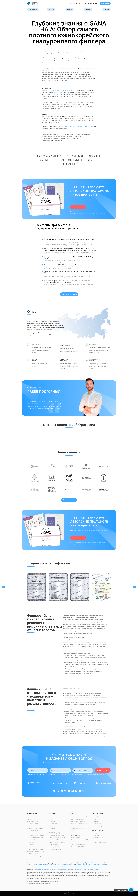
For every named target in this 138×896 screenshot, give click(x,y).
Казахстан (60, 869)
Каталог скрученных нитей (79, 817)
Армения (45, 869)
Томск (77, 866)
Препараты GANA (54, 840)
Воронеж (55, 864)
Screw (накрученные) (77, 819)
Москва (62, 863)
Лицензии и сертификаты (35, 849)
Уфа (41, 864)
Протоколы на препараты (35, 828)
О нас (29, 819)
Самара (29, 864)
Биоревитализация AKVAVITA (58, 837)
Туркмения (84, 869)
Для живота (53, 828)
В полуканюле (54, 824)
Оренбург (56, 866)
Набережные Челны (93, 866)
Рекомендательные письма (36, 851)
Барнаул (95, 864)
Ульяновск (104, 864)
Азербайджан (39, 869)
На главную (31, 817)
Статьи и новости (33, 821)
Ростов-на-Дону (36, 864)
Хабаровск (50, 866)
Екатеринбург (84, 863)
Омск (108, 863)
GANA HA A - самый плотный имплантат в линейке (58, 90)
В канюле (52, 821)
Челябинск (104, 863)
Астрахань (81, 866)
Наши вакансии (32, 847)
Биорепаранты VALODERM (57, 842)
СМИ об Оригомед (33, 854)
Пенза (86, 866)
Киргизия (66, 869)
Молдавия (71, 869)
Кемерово (68, 866)
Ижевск (99, 864)
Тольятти (90, 864)
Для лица (52, 826)
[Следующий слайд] (134, 587)
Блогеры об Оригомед (34, 856)
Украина (97, 869)
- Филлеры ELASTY (54, 847)
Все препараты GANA (77, 837)
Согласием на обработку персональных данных (80, 774)
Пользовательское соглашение (36, 835)
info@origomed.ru (105, 783)
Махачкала (45, 866)
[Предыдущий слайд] (3, 587)
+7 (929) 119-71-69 (74, 3)
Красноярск (45, 864)
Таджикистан (78, 869)
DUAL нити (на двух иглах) (100, 826)
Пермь (50, 864)
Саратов (79, 864)
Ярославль (29, 866)
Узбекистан (90, 869)
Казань (99, 863)
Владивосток (67, 864)
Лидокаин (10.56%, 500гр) (57, 835)
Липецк (100, 866)
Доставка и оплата (33, 824)
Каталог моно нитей (55, 817)
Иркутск (35, 866)
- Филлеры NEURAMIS (55, 849)
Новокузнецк (62, 866)
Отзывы (30, 844)
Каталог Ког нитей (98, 817)
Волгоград (60, 864)
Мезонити (96, 835)
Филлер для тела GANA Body (79, 844)
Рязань (73, 866)
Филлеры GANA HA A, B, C (78, 847)
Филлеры (95, 833)
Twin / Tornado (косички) (78, 821)
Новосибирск (77, 863)
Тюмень (40, 866)
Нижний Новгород (92, 863)
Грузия (56, 869)
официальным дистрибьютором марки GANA (79, 126)
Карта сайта (31, 842)
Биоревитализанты (98, 837)
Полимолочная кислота (99, 842)
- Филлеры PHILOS (54, 844)
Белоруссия (51, 869)
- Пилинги (95, 840)
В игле (51, 819)
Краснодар (84, 864)
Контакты (31, 826)
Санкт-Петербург (69, 863)
